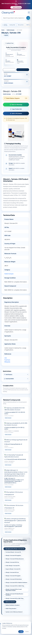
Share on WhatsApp (17, 104)
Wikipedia (7, 362)
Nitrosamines (21, 25)
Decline (27, 631)
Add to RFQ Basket (17, 113)
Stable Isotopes (10, 30)
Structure (10, 69)
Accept (21, 631)
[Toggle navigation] (29, 12)
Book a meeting (17, 7)
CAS (5, 358)
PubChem (7, 360)
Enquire (6, 35)
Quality (23, 69)
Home (2, 30)
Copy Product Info (17, 109)
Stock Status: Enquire (12, 98)
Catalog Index (12, 25)
